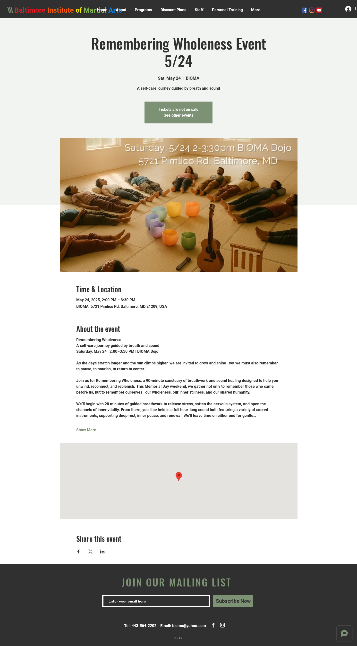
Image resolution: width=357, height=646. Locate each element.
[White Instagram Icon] (222, 625)
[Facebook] (304, 10)
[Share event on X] (90, 551)
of (80, 10)
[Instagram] (311, 10)
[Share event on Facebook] (78, 551)
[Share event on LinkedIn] (102, 551)
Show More (86, 430)
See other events (178, 115)
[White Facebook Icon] (213, 625)
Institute (60, 10)
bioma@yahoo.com (189, 625)
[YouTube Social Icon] (319, 10)
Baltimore (30, 10)
